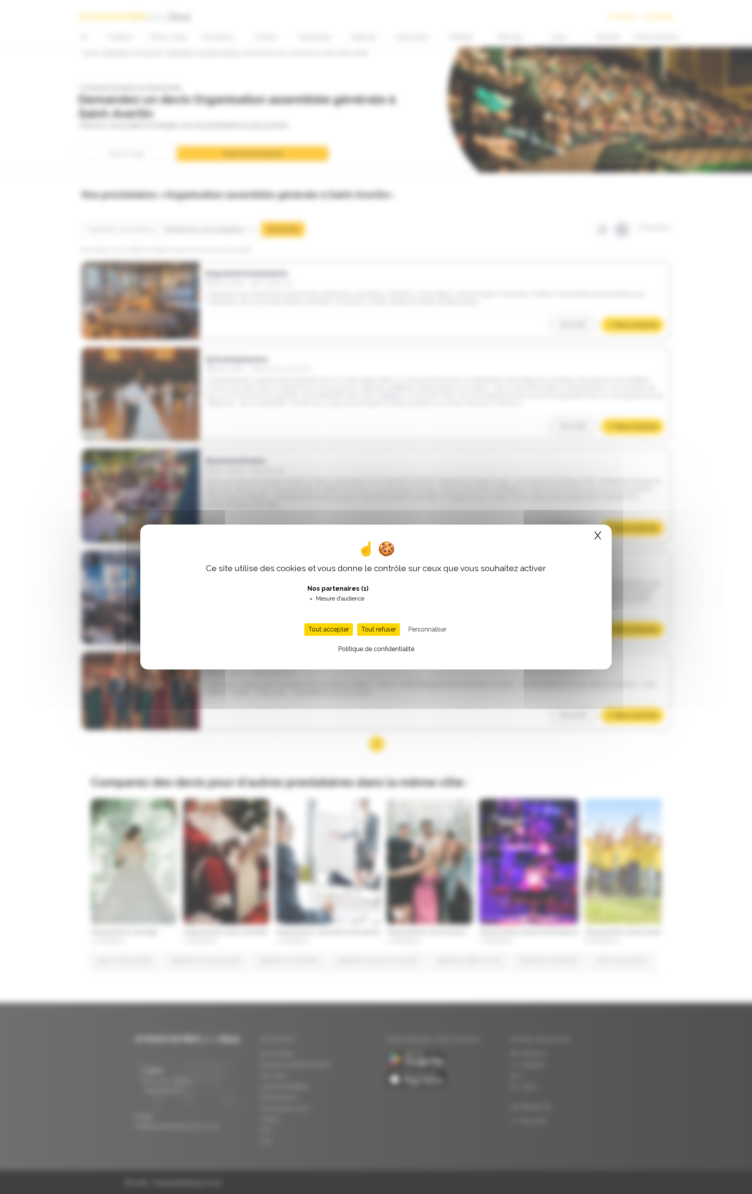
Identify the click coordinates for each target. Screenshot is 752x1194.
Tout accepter (328, 629)
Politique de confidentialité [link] (376, 649)
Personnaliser (427, 629)
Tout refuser (378, 629)
